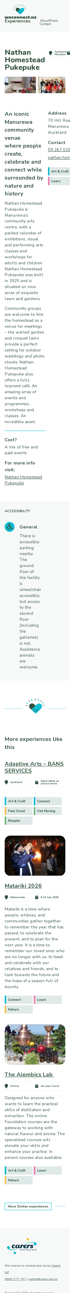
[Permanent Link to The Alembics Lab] (35, 1070)
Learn (41, 999)
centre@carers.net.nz (43, 1279)
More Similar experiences (28, 1206)
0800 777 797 (15, 1279)
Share (50, 24)
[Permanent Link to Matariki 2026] (35, 881)
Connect (43, 801)
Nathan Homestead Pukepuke (23, 480)
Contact (51, 27)
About (45, 20)
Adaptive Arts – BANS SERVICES (34, 767)
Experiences (17, 21)
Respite (14, 820)
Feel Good (16, 811)
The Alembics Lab (29, 1074)
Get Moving (46, 811)
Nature (13, 1009)
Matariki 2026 (23, 885)
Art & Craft (16, 801)
